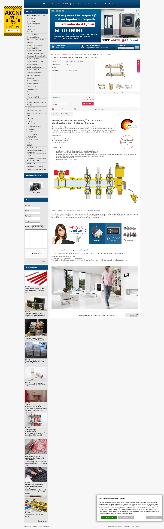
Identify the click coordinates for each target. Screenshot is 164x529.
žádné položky (60, 47)
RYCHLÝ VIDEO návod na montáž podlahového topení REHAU (34, 486)
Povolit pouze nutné (126, 517)
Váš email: (28, 216)
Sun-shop (137, 526)
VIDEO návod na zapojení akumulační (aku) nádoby (33, 405)
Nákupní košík (60, 45)
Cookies (110, 526)
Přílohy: (27, 226)
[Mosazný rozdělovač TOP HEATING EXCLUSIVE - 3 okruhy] (115, 70)
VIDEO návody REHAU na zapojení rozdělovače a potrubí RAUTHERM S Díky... (36, 463)
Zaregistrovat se (90, 47)
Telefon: (27, 221)
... (25, 365)
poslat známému (80, 109)
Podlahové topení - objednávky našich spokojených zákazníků (34, 339)
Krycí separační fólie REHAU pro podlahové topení (35, 385)
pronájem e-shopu (129, 526)
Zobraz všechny (42, 521)
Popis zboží (55, 114)
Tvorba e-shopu (118, 526)
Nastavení (154, 517)
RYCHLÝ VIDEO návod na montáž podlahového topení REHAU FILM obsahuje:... (35, 491)
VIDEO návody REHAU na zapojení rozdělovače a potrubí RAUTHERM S (34, 458)
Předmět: (27, 205)
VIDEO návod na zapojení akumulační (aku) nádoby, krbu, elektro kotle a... (36, 409)
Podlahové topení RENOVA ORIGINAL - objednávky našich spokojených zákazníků (35, 315)
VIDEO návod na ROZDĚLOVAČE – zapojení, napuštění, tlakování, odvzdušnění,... (36, 435)
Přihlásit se (99, 47)
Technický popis (66, 114)
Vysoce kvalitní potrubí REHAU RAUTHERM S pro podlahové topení (35, 290)
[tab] (55, 114)
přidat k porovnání (103, 109)
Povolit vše (109, 517)
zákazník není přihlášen (93, 45)
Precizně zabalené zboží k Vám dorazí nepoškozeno (34, 362)
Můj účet (105, 47)
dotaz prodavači (58, 109)
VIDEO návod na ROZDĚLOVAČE (30, 430)
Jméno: (27, 211)
